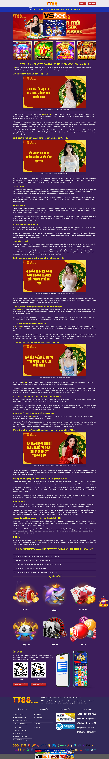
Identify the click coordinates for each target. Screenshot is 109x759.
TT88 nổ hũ (18, 326)
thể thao (24, 382)
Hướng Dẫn (69, 9)
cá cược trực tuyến (47, 114)
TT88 (30, 9)
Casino (48, 9)
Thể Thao (41, 9)
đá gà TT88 (31, 416)
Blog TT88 (77, 9)
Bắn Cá (35, 9)
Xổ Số (57, 9)
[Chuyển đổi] (14, 556)
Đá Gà (53, 9)
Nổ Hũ (62, 9)
